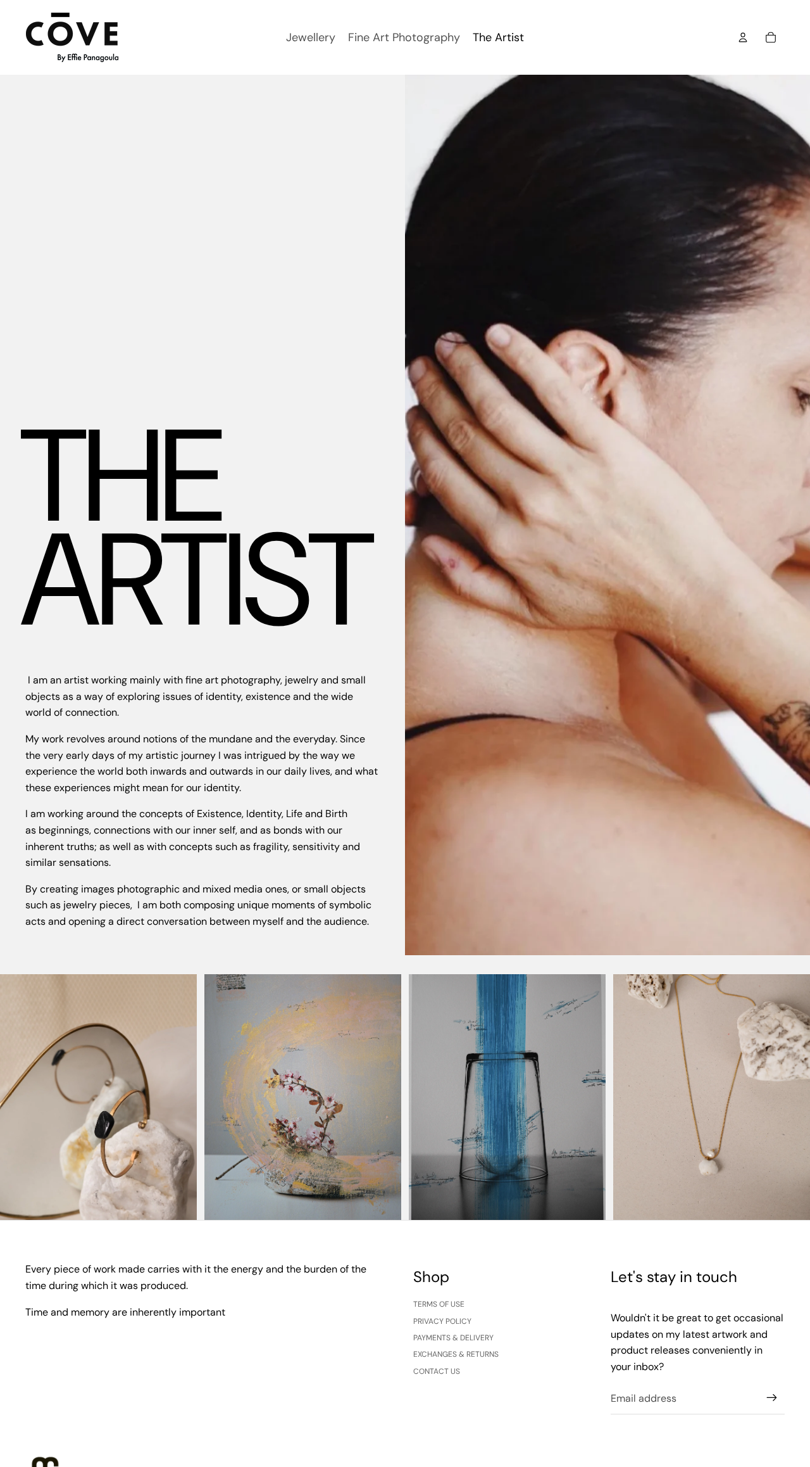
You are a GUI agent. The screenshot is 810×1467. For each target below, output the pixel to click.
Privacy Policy (442, 1321)
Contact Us (436, 1371)
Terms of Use (438, 1304)
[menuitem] (310, 37)
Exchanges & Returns (456, 1354)
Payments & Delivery (453, 1338)
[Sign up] (772, 1398)
